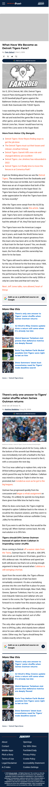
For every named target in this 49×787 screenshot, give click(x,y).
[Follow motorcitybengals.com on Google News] (43, 298)
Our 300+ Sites (29, 746)
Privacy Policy (29, 754)
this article (33, 208)
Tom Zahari (9, 52)
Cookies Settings (30, 767)
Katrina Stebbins (12, 409)
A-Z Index (6, 767)
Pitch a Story (7, 754)
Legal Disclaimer (9, 763)
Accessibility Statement (34, 763)
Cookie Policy (29, 759)
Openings (27, 742)
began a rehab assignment (29, 493)
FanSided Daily (30, 750)
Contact (5, 746)
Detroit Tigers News (16, 378)
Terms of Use (8, 759)
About (4, 742)
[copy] (16, 56)
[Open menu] (3, 3)
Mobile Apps (7, 750)
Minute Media (13, 773)
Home (4, 378)
